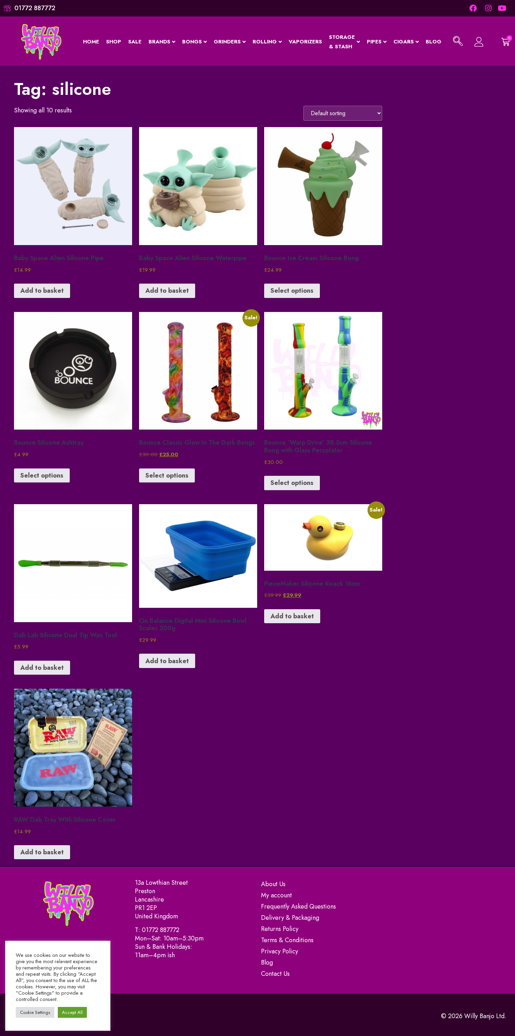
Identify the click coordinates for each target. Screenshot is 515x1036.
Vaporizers (305, 42)
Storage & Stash (342, 41)
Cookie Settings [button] (35, 1012)
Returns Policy (279, 928)
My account (276, 895)
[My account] (478, 42)
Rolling (265, 42)
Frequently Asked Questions (298, 906)
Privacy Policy (279, 951)
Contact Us (275, 973)
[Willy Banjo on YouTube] (502, 8)
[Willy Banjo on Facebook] (472, 8)
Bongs (192, 42)
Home (91, 42)
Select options (292, 290)
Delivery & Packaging (290, 917)
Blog (433, 42)
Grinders (227, 42)
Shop (113, 42)
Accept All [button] (72, 1012)
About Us (273, 884)
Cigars (403, 42)
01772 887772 (160, 929)
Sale (135, 42)
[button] (458, 42)
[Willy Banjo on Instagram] (487, 8)
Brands (159, 42)
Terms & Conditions (287, 940)
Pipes (374, 42)
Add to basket (42, 290)
